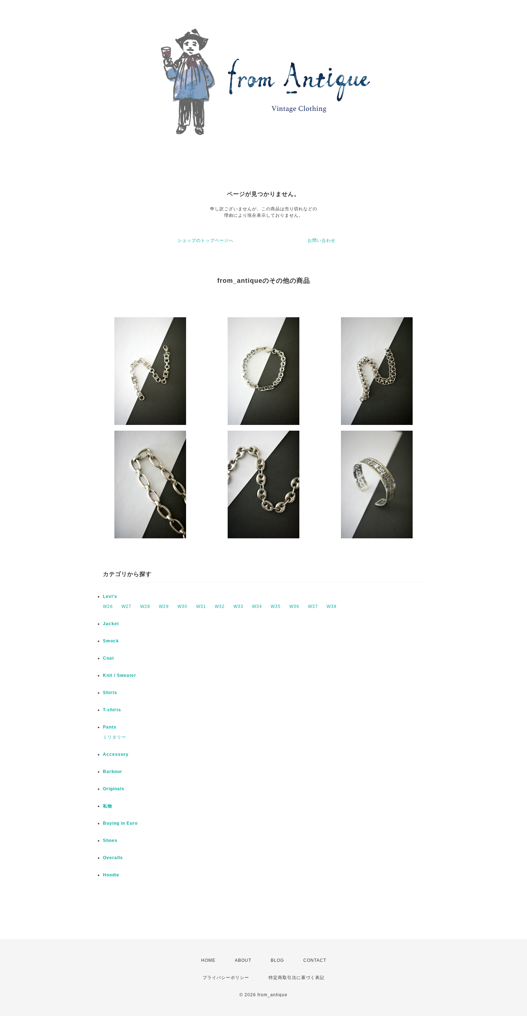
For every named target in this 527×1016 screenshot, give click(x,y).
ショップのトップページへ (205, 240)
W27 (127, 606)
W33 (238, 606)
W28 (145, 606)
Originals (113, 788)
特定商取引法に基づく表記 (296, 977)
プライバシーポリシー (226, 977)
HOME (208, 960)
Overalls (113, 857)
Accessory (116, 754)
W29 (164, 606)
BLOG (277, 960)
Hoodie (111, 874)
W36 (294, 606)
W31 (201, 606)
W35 (276, 606)
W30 (182, 606)
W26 (108, 606)
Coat (108, 658)
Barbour (112, 771)
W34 (257, 606)
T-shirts (112, 709)
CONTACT (314, 960)
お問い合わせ (322, 240)
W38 (332, 606)
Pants (110, 727)
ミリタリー (114, 737)
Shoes (110, 840)
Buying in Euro (120, 823)
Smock (111, 640)
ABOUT (243, 960)
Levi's (110, 596)
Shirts (110, 692)
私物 (107, 806)
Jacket (111, 623)
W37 (313, 606)
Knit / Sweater (119, 675)
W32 (220, 606)
